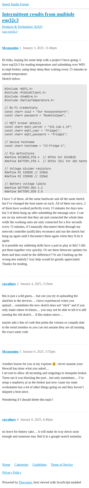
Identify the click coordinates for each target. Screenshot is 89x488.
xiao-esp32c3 (9, 31)
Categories (21, 464)
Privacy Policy (11, 472)
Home (6, 464)
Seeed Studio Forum (15, 4)
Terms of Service (62, 464)
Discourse (25, 482)
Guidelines (39, 464)
